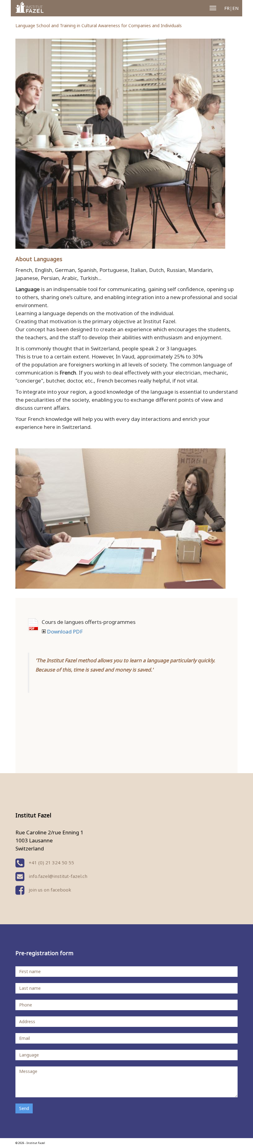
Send (24, 1108)
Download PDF (33, 624)
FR (227, 8)
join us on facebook (49, 890)
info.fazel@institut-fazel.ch (58, 876)
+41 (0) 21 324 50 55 (50, 862)
